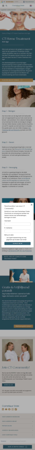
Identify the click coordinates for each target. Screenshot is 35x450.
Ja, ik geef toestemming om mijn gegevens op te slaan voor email (16, 238)
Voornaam (7, 221)
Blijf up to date (9, 235)
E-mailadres (8, 228)
